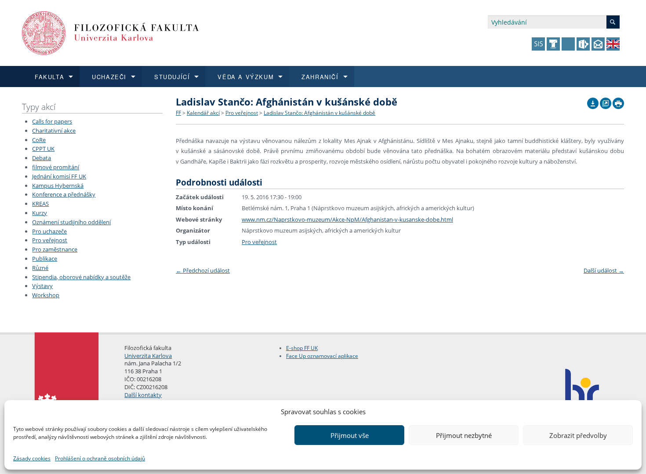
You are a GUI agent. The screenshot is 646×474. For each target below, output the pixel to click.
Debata (41, 158)
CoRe (39, 140)
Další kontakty (143, 395)
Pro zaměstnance (54, 249)
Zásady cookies (32, 458)
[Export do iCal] (593, 101)
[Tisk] (618, 101)
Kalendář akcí (203, 112)
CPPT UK (43, 149)
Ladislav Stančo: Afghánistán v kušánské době (319, 112)
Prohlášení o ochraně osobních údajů (100, 458)
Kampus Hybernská (57, 186)
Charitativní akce (54, 131)
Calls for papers (52, 121)
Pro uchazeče (49, 231)
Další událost (604, 270)
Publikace (44, 259)
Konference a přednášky (63, 194)
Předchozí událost (203, 270)
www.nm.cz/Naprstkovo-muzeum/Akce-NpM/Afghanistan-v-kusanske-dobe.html (347, 219)
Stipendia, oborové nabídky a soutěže (81, 277)
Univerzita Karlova (148, 356)
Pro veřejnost (49, 240)
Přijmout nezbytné (464, 435)
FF (178, 112)
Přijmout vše (349, 435)
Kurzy (39, 213)
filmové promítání (55, 167)
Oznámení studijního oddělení (71, 222)
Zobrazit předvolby (578, 435)
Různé (40, 268)
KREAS (40, 204)
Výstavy (42, 286)
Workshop (45, 295)
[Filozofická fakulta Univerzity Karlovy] (110, 32)
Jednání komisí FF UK (59, 176)
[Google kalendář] (605, 101)
